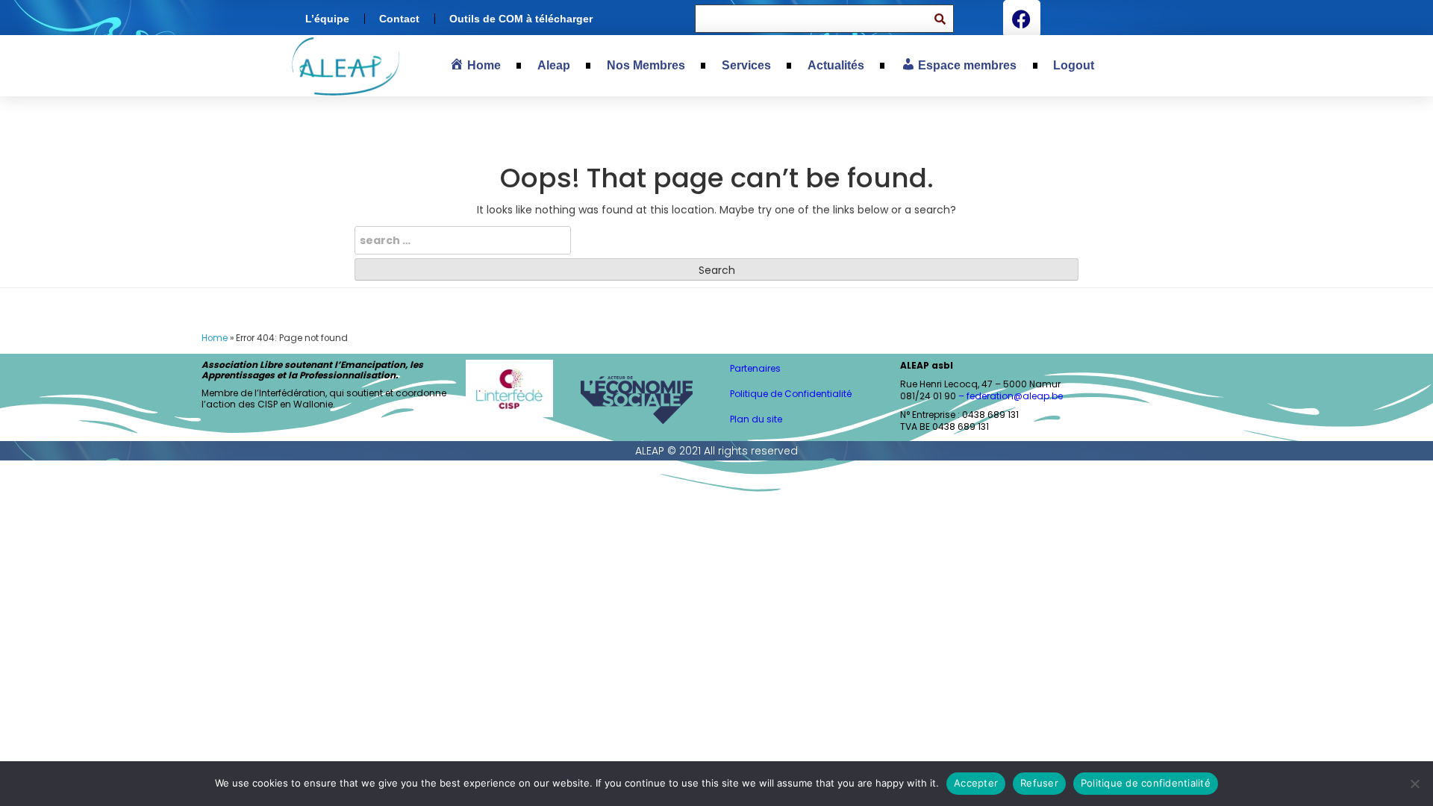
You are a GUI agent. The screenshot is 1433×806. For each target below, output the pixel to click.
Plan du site (756, 419)
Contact (399, 19)
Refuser (1039, 783)
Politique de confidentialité (1146, 783)
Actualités (836, 65)
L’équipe (327, 19)
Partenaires (755, 368)
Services (746, 65)
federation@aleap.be (1016, 396)
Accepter (976, 783)
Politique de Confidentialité (791, 393)
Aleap (553, 65)
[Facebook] (1021, 18)
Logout (1073, 65)
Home (215, 338)
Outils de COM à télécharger (521, 19)
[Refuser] (1414, 783)
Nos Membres (646, 65)
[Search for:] (463, 240)
